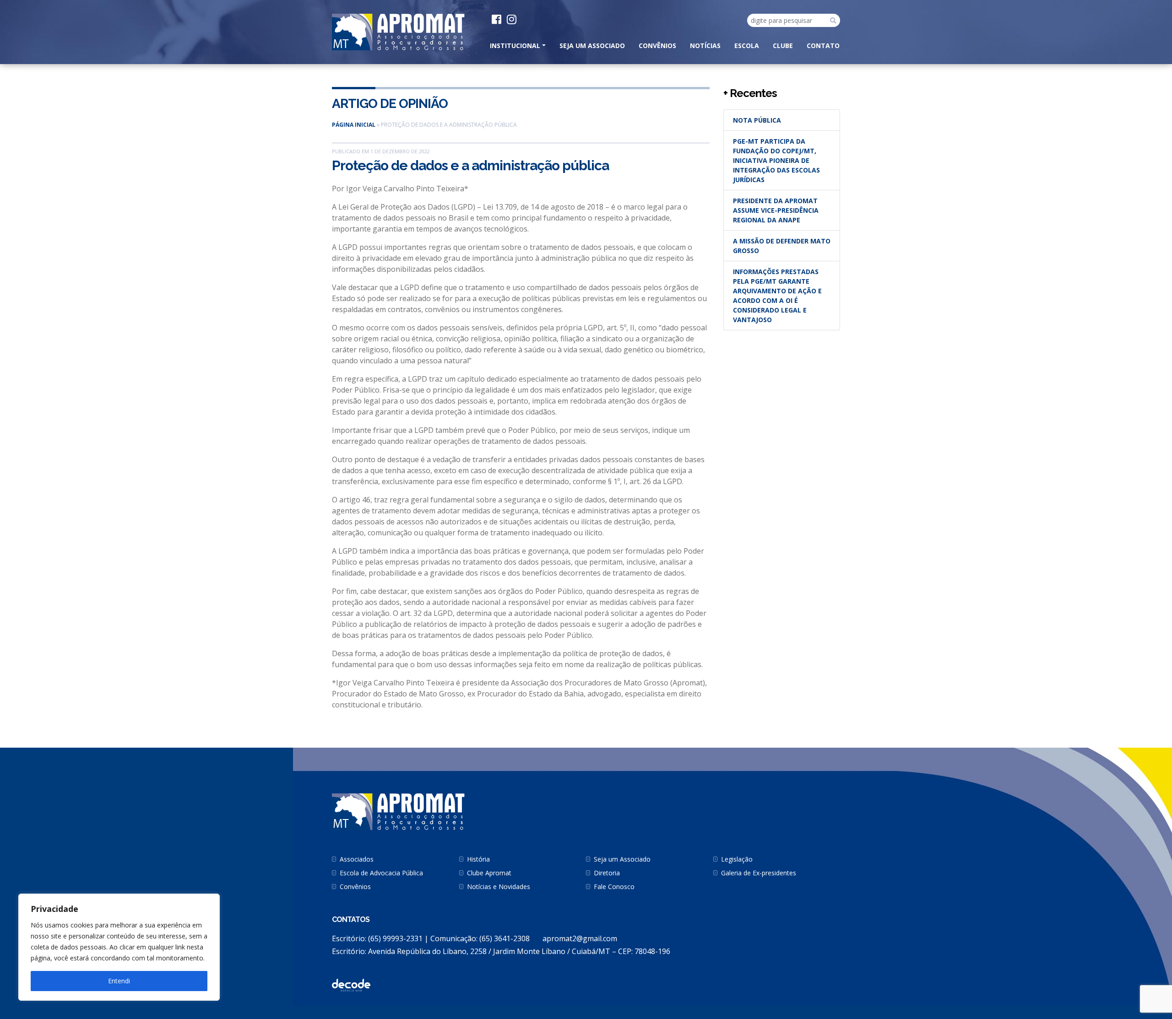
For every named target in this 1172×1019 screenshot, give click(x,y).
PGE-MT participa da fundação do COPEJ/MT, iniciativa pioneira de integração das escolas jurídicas (776, 160)
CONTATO (823, 45)
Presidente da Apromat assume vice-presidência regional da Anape (776, 210)
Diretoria (607, 872)
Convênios (657, 45)
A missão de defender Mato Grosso (781, 246)
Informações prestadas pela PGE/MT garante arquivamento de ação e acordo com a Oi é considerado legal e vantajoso (777, 295)
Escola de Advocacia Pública (381, 872)
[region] (119, 947)
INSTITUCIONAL (515, 45)
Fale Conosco (614, 886)
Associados (357, 859)
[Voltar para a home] (398, 31)
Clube (783, 45)
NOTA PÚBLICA (757, 120)
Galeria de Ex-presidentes (758, 872)
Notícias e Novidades (498, 886)
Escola (746, 45)
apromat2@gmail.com (580, 938)
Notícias (705, 45)
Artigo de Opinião (390, 103)
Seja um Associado (592, 45)
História (478, 859)
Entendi (119, 980)
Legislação (737, 859)
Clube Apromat (489, 872)
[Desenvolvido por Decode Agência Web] (351, 985)
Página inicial (353, 125)
